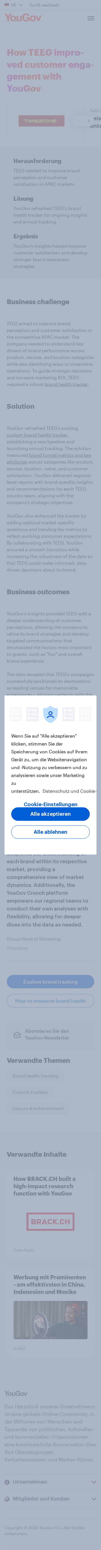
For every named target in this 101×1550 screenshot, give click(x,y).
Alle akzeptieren (50, 814)
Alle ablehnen (50, 832)
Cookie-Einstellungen (50, 804)
